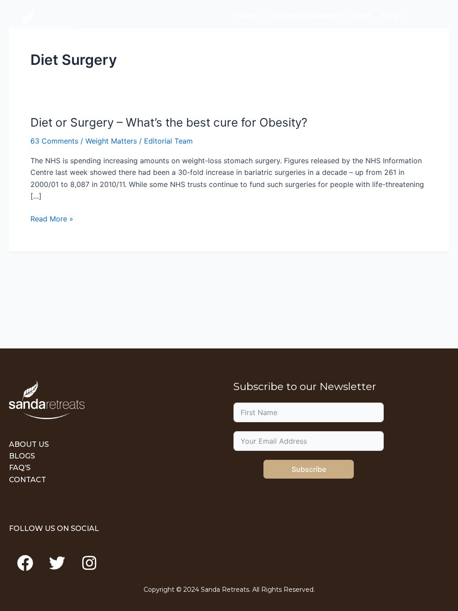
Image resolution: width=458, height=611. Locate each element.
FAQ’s (392, 15)
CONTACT (27, 479)
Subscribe (309, 469)
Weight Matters (111, 140)
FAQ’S (19, 467)
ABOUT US (29, 444)
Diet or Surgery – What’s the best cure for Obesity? (168, 122)
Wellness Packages (305, 15)
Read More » (51, 219)
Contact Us (256, 38)
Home (247, 15)
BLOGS (22, 456)
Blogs (361, 15)
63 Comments (54, 140)
